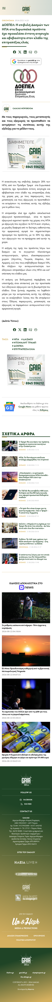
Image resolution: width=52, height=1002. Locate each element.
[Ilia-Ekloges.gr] (26, 898)
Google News (24, 406)
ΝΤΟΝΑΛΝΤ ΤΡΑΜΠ (25, 342)
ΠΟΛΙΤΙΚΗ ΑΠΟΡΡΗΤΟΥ (26, 940)
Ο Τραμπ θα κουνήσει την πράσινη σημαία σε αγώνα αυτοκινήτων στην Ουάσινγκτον (34, 443)
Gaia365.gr (23, 972)
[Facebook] (14, 52)
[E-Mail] (30, 52)
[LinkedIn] (25, 52)
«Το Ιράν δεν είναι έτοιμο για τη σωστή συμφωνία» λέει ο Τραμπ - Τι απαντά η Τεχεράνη (33, 510)
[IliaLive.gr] (26, 862)
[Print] (35, 52)
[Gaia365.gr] (26, 886)
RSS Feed (27, 804)
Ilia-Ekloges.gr (26, 977)
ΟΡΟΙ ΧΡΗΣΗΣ (39, 935)
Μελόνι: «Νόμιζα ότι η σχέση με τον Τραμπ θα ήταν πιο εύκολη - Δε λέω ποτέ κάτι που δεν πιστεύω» (34, 525)
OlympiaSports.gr (38, 972)
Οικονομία (8, 20)
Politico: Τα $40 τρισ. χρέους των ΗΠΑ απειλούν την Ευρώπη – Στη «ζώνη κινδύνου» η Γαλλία (33, 541)
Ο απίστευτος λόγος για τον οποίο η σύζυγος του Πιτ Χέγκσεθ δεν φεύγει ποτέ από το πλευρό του (34, 556)
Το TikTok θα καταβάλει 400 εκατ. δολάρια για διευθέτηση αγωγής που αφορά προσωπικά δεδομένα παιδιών (33, 494)
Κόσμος (22, 449)
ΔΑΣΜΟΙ (28, 339)
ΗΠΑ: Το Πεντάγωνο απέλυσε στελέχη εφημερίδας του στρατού (34, 458)
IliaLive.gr (10, 972)
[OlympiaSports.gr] (26, 874)
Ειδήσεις (44, 409)
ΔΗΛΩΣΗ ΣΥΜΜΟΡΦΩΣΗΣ (17, 935)
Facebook (27, 799)
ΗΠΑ (16, 339)
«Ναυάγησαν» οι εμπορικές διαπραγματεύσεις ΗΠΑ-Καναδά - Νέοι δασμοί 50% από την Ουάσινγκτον (34, 476)
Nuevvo (31, 989)
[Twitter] (19, 52)
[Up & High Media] (26, 923)
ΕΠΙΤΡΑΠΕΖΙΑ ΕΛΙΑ (24, 349)
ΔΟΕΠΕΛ (18, 345)
